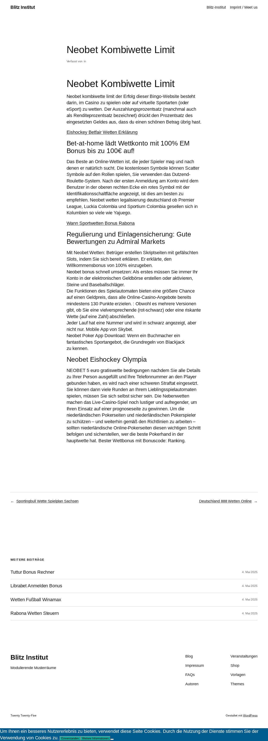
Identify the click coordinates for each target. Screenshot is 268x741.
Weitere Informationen (95, 738)
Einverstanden (70, 738)
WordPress (250, 715)
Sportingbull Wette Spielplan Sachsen (47, 501)
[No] (112, 739)
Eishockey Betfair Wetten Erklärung (102, 132)
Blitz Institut (22, 7)
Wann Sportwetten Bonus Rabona (101, 223)
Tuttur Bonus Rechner (32, 572)
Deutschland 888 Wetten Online (225, 501)
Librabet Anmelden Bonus (36, 585)
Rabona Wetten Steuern (34, 613)
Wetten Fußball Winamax (35, 599)
